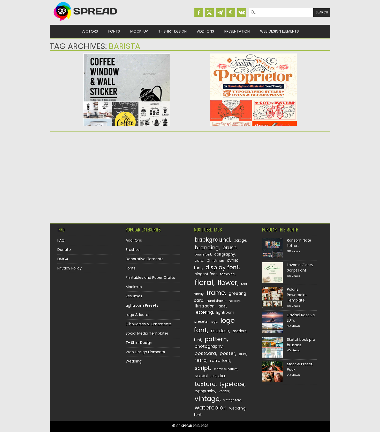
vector (224, 391)
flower (227, 282)
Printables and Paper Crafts (150, 277)
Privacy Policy (69, 268)
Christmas (215, 260)
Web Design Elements (279, 31)
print (242, 353)
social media (210, 375)
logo (214, 322)
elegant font (206, 274)
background (212, 240)
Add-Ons (205, 31)
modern (220, 330)
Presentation (237, 31)
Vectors (89, 31)
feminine (227, 274)
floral (204, 282)
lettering (204, 312)
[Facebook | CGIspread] (198, 12)
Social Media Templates (147, 333)
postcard (205, 353)
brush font (203, 254)
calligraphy (224, 254)
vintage (207, 398)
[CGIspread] (85, 22)
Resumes (134, 296)
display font (222, 267)
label (222, 306)
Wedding (134, 361)
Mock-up (139, 31)
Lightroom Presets (142, 305)
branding (207, 247)
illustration (205, 306)
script (202, 368)
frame (216, 292)
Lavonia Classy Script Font (300, 267)
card (199, 260)
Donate (64, 249)
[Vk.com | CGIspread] (241, 12)
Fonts (114, 31)
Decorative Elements (144, 258)
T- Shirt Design (172, 31)
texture (205, 384)
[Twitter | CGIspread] (209, 12)
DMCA (62, 258)
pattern (216, 339)
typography (205, 391)
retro (201, 360)
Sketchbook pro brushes (301, 342)
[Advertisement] (94, 175)
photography (209, 346)
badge (240, 240)
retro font (220, 361)
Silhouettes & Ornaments (149, 324)
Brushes (133, 249)
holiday (234, 301)
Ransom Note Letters (299, 243)
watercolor (210, 408)
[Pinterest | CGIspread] (230, 12)
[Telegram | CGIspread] (220, 12)
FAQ (61, 240)
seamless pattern (226, 369)
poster (227, 353)
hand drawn (216, 301)
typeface (232, 384)
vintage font (232, 400)
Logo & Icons (137, 314)
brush (230, 247)
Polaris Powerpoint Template (297, 295)
